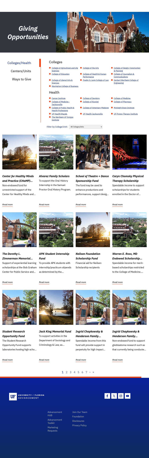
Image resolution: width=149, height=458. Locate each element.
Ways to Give (21, 79)
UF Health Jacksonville (93, 114)
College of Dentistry (91, 98)
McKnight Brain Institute (124, 108)
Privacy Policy (79, 425)
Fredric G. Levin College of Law (96, 80)
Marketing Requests (53, 429)
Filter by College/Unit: (57, 126)
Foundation (78, 416)
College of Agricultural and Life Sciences (65, 69)
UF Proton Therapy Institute (126, 114)
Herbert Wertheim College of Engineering (126, 81)
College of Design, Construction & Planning (127, 69)
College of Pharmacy (123, 102)
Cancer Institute (58, 98)
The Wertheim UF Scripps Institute (62, 118)
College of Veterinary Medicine (96, 108)
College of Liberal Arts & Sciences (62, 81)
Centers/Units (21, 71)
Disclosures (78, 420)
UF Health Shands (59, 114)
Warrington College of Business (65, 86)
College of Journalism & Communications (124, 75)
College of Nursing (91, 102)
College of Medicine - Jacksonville (61, 103)
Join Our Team (79, 412)
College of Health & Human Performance (94, 75)
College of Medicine (122, 98)
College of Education (60, 74)
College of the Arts (91, 68)
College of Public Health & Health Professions (63, 109)
